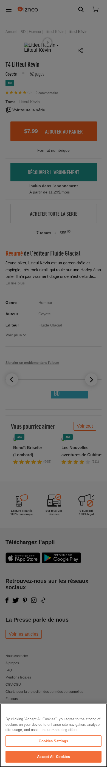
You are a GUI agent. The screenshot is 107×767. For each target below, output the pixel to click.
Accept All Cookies (53, 757)
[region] (53, 735)
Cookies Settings (53, 741)
